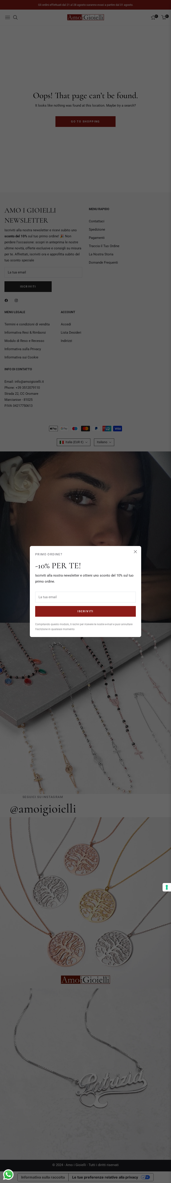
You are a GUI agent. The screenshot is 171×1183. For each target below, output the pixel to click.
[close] (135, 552)
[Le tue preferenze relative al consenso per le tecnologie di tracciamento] (167, 887)
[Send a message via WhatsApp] (8, 1175)
